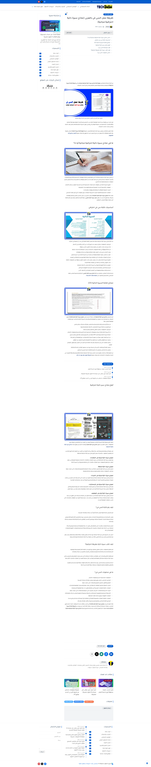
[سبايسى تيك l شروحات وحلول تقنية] (104, 6)
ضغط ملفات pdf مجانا (91, 275)
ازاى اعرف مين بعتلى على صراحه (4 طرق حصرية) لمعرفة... (95, 373)
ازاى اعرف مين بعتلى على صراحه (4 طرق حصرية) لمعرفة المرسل (75, 729)
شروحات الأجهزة (49, 6)
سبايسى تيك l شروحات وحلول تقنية (88, 763)
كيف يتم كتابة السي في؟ (104, 47)
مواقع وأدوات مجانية (49, 75)
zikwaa (107, 26)
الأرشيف (78, 1)
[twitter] (42, 2)
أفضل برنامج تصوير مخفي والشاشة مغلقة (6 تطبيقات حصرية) (75, 736)
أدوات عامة (49, 53)
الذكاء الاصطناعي (85, 6)
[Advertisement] (88, 70)
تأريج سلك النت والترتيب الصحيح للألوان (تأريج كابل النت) (76, 742)
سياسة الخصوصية (97, 1)
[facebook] (45, 2)
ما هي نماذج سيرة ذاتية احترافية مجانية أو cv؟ (99, 37)
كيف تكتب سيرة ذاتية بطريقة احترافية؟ (100, 50)
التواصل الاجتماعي (71, 6)
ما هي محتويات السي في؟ (103, 52)
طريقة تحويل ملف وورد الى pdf (84, 355)
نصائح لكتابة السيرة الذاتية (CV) (102, 42)
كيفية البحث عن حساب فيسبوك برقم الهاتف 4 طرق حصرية (50, 36)
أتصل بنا (111, 1)
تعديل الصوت (49, 64)
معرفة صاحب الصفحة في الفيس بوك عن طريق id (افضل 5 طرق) (75, 755)
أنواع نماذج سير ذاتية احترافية (103, 45)
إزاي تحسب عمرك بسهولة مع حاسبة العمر (99, 369)
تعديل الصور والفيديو (49, 67)
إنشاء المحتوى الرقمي (49, 61)
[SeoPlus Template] (112, 764)
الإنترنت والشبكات (60, 6)
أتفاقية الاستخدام (86, 1)
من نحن (105, 1)
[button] (106, 654)
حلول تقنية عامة (38, 6)
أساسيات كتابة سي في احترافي (102, 40)
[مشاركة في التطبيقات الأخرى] (92, 654)
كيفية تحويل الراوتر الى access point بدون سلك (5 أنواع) (75, 749)
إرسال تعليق (107, 708)
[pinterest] (39, 2)
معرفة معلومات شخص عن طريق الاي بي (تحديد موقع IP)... (95, 378)
